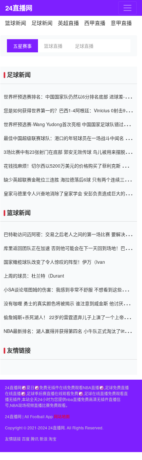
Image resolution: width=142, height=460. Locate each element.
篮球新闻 (15, 23)
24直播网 (18, 8)
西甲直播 (94, 23)
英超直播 (68, 23)
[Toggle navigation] (127, 7)
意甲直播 (121, 23)
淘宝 (52, 439)
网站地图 (62, 416)
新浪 (44, 439)
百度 (26, 439)
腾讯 (35, 439)
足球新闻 (42, 23)
